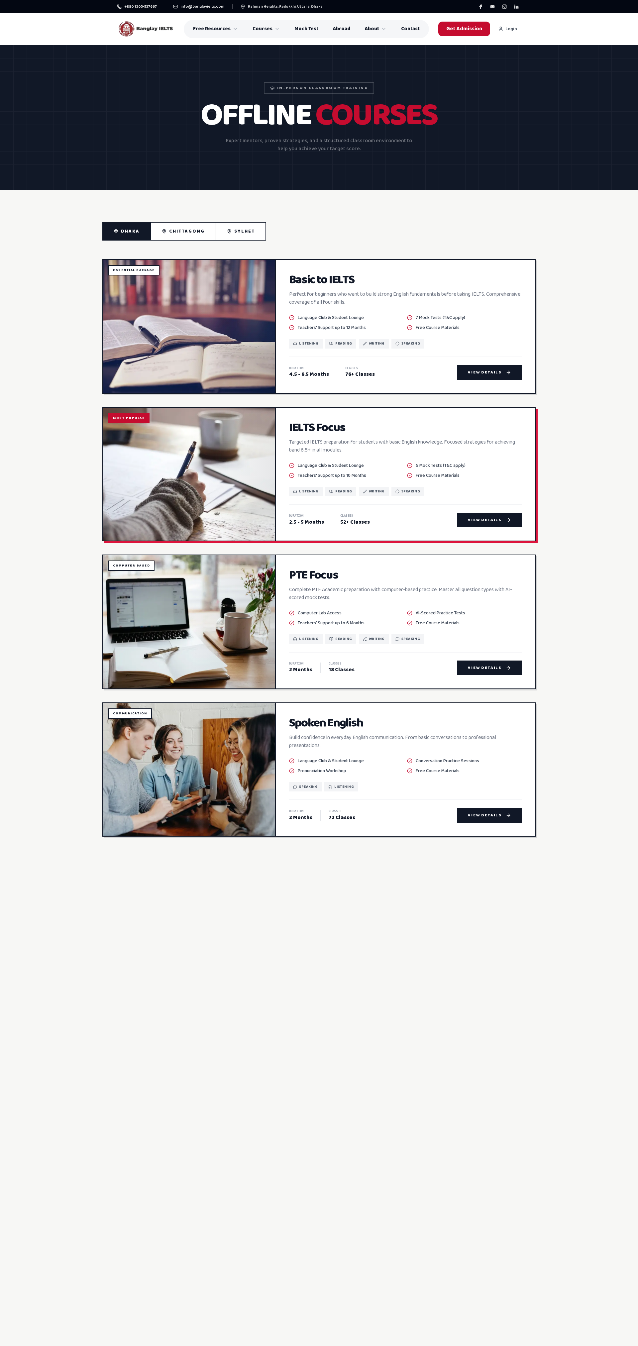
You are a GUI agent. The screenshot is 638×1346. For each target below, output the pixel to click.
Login (511, 29)
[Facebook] (480, 6)
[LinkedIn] (516, 6)
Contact (410, 29)
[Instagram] (504, 6)
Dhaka (130, 231)
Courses (262, 29)
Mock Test (306, 29)
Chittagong (187, 231)
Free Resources (212, 29)
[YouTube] (492, 6)
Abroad (341, 29)
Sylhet (244, 231)
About (372, 29)
